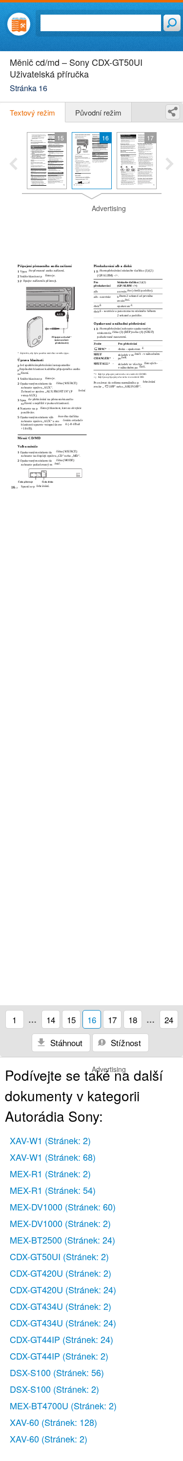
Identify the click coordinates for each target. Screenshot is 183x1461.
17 (112, 1019)
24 (168, 1019)
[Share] (172, 111)
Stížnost (124, 1042)
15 (71, 1019)
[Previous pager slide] (13, 164)
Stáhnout (65, 1042)
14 (50, 1019)
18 (132, 1019)
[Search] (172, 23)
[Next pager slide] (169, 164)
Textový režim (32, 112)
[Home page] (18, 24)
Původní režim (98, 112)
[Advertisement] (91, 228)
